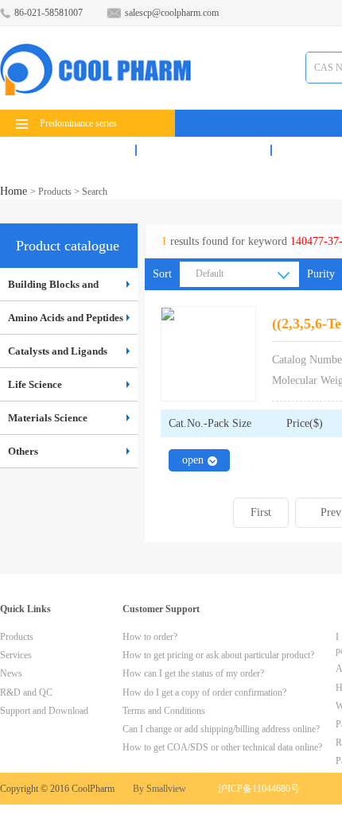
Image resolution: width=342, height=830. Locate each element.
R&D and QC (26, 692)
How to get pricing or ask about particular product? (218, 655)
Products (67, 150)
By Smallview (159, 788)
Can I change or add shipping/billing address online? (221, 729)
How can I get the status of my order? (193, 673)
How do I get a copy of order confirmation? (204, 692)
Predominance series (78, 123)
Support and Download (44, 710)
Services (204, 150)
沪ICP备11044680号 (259, 788)
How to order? (149, 636)
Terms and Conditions (163, 710)
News (11, 673)
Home (15, 191)
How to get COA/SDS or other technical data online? (222, 747)
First (261, 512)
